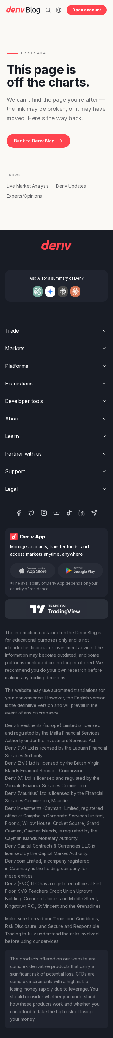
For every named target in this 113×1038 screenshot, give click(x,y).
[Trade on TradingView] (56, 609)
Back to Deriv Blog (34, 140)
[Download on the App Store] (32, 570)
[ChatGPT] (38, 291)
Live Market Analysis (28, 186)
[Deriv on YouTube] (56, 513)
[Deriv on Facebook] (19, 513)
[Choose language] (58, 10)
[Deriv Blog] (23, 10)
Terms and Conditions (75, 918)
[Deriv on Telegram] (94, 513)
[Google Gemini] (50, 291)
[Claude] (75, 291)
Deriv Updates (71, 186)
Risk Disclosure (20, 926)
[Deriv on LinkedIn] (82, 513)
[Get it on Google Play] (80, 570)
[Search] (48, 10)
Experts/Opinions (24, 196)
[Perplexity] (63, 291)
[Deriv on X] (31, 513)
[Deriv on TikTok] (69, 513)
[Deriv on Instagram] (44, 513)
